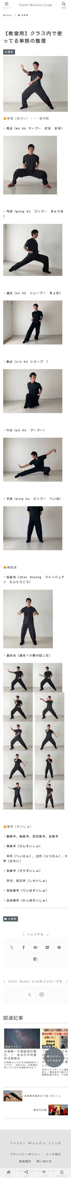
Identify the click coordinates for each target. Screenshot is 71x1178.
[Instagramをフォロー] (41, 994)
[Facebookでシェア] (24, 947)
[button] (35, 959)
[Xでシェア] (12, 947)
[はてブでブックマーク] (35, 947)
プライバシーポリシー (25, 1154)
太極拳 (12, 919)
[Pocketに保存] (47, 947)
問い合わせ (44, 1161)
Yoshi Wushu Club (35, 5)
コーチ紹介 (53, 1154)
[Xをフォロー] (30, 994)
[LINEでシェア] (59, 947)
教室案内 (25, 1161)
